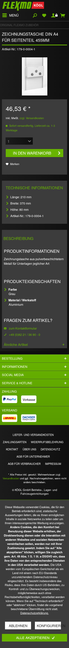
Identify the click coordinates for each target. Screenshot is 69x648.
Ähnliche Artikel (16, 344)
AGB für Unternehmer (33, 456)
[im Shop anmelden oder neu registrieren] (53, 15)
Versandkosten (11, 478)
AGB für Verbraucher (24, 464)
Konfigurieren (49, 625)
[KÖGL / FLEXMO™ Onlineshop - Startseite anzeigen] (23, 6)
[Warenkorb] (63, 15)
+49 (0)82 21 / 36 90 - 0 (24, 334)
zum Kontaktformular (22, 328)
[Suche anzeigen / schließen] (35, 15)
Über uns (29, 449)
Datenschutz (50, 449)
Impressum (53, 464)
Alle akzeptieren (33, 637)
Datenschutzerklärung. (34, 613)
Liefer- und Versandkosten (33, 435)
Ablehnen (18, 625)
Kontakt (12, 449)
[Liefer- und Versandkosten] (11, 418)
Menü (14, 15)
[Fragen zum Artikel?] (6, 334)
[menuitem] (10, 15)
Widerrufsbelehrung (47, 442)
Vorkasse (29, 399)
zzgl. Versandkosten (32, 118)
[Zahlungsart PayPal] (11, 399)
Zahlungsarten (14, 442)
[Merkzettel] (44, 15)
